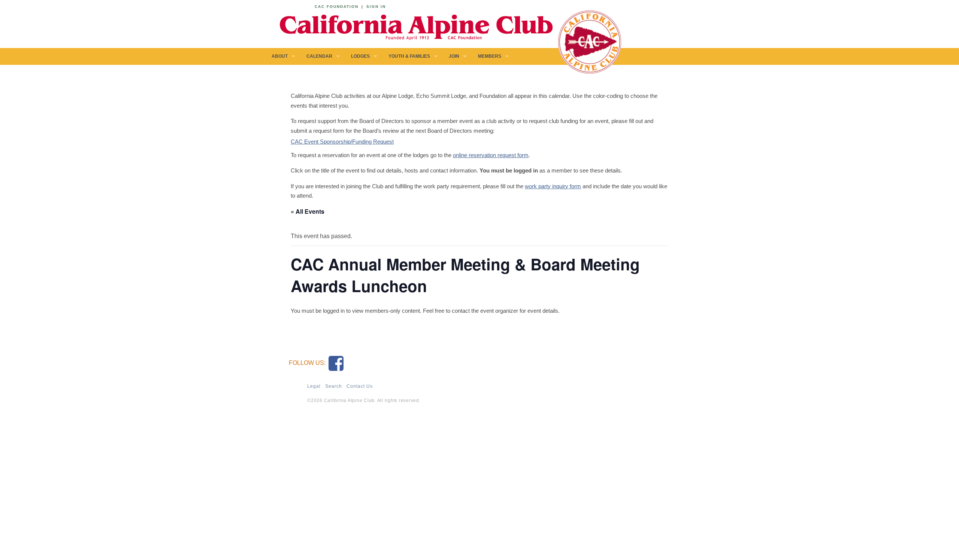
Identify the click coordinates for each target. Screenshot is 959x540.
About (280, 56)
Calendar (319, 56)
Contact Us (360, 386)
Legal (314, 386)
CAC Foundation (337, 6)
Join (454, 56)
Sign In (376, 6)
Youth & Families (409, 56)
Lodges (360, 56)
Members (489, 56)
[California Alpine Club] (412, 26)
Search (333, 386)
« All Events (307, 211)
